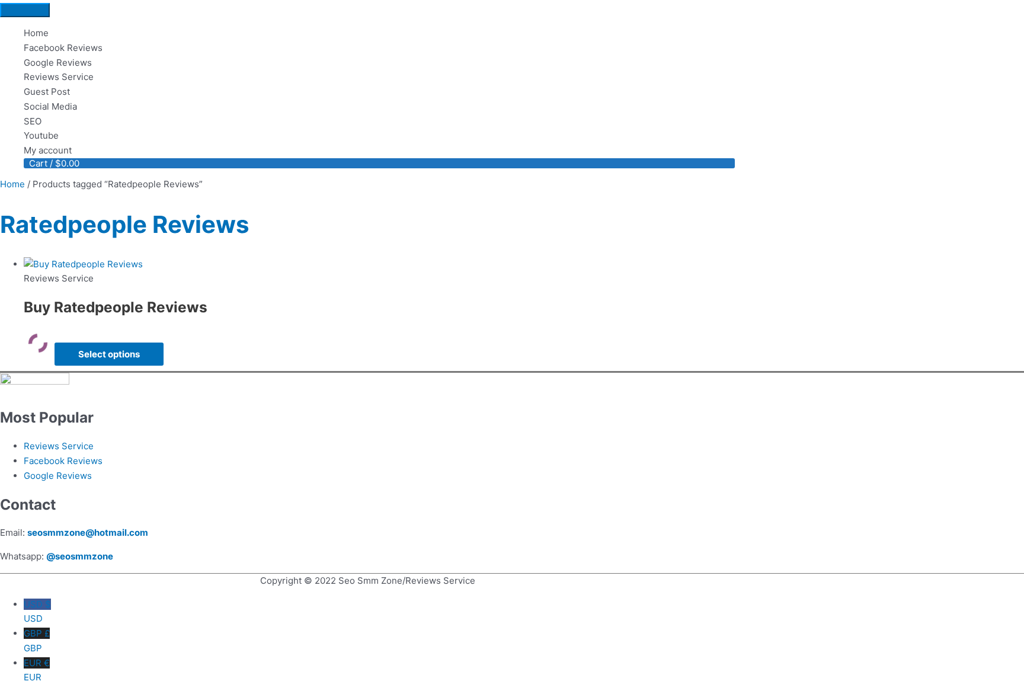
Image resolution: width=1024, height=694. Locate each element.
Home (12, 184)
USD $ (37, 612)
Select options (109, 354)
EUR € (37, 670)
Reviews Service (59, 446)
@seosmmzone (79, 556)
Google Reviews (58, 475)
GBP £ (37, 641)
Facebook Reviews (63, 460)
